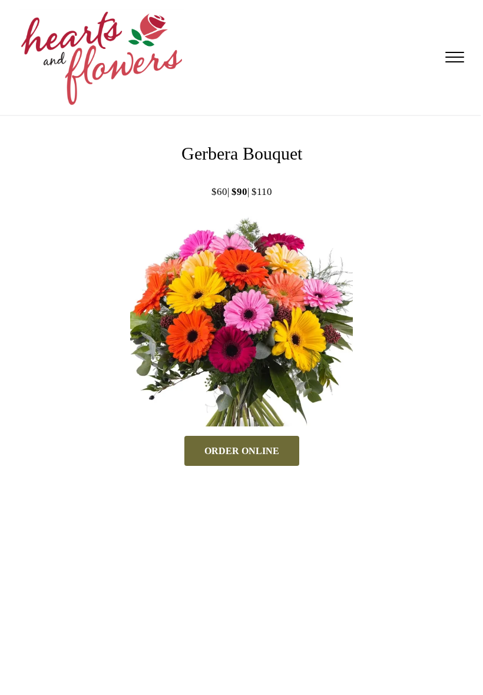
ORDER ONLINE (241, 451)
